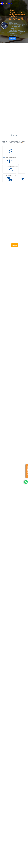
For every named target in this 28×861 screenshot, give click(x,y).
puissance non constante (12, 148)
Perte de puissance (11, 157)
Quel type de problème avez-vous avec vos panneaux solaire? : (13, 142)
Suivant (14, 245)
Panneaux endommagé (12, 166)
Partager (13, 38)
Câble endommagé (11, 175)
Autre (22, 175)
